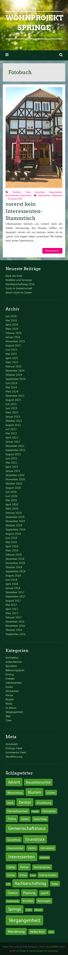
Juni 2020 (11, 496)
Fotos (28, 192)
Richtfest (28, 901)
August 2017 (13, 600)
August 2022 (13, 425)
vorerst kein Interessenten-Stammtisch (24, 211)
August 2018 (13, 575)
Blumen (34, 792)
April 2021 (12, 466)
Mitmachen (57, 195)
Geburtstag (40, 819)
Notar (55, 883)
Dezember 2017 (15, 592)
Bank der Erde (14, 275)
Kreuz (33, 875)
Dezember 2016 (15, 621)
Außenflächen (14, 661)
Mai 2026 (11, 320)
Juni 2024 (11, 383)
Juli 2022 (11, 429)
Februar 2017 (14, 617)
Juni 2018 (11, 579)
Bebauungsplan (15, 670)
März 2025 (12, 362)
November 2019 (15, 521)
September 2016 (15, 634)
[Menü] (7, 54)
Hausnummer (15, 848)
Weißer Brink (37, 931)
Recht (9, 703)
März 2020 (12, 508)
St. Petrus (11, 707)
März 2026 (12, 328)
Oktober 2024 (14, 374)
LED (8, 884)
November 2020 (15, 479)
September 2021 (15, 450)
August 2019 (13, 533)
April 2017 (12, 609)
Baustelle (11, 666)
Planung (29, 893)
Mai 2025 (11, 354)
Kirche (11, 875)
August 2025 (13, 345)
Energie (10, 678)
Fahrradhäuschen (17, 811)
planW (44, 893)
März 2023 (12, 412)
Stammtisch (26, 195)
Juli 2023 (11, 404)
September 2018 (15, 571)
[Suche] (61, 54)
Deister (25, 802)
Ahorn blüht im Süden (19, 292)
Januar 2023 (13, 416)
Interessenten (55, 192)
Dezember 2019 (15, 517)
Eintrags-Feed (14, 748)
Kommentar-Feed (16, 752)
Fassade (35, 811)
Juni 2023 (11, 408)
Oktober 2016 (14, 630)
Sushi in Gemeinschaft (19, 288)
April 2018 (12, 584)
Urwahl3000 (52, 946)
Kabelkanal (44, 857)
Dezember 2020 (15, 475)
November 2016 (15, 625)
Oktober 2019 (14, 525)
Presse (9, 695)
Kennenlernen (12, 195)
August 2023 (13, 400)
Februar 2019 (14, 554)
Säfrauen (38, 910)
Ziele (9, 720)
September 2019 (15, 529)
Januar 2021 (13, 471)
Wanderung (16, 931)
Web (8, 716)
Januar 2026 (13, 337)
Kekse (24, 867)
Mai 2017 (11, 604)
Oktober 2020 (14, 483)
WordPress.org (14, 756)
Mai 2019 (11, 542)
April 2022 (12, 437)
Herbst (32, 848)
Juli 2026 (11, 316)
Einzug (10, 674)
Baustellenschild (38, 782)
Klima (23, 875)
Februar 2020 (14, 512)
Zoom (51, 932)
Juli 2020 (11, 492)
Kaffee (11, 867)
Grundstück (35, 839)
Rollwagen (44, 901)
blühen (51, 792)
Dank (10, 802)
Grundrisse (40, 192)
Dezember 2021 (15, 446)
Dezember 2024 (15, 370)
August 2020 (13, 487)
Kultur (9, 687)
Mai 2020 (11, 500)
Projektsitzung (13, 901)
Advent (14, 782)
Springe (14, 909)
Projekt (10, 699)
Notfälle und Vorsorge (19, 280)
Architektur (12, 657)
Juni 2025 (11, 349)
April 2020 (12, 504)
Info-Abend (47, 848)
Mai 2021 (11, 462)
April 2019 (12, 546)
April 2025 (12, 358)
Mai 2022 (11, 433)
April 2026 (12, 324)
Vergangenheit (14, 712)
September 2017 (15, 596)
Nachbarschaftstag (30, 883)
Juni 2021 (11, 458)
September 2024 (15, 379)
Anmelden (12, 744)
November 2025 (15, 341)
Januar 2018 (13, 588)
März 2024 (12, 391)
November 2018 (15, 563)
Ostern (13, 893)
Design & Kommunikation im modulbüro (39, 950)
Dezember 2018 (15, 558)
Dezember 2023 (15, 395)
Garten (25, 819)
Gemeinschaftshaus (27, 828)
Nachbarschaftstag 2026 (20, 284)
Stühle (29, 910)
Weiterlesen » (52, 250)
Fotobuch (16, 192)
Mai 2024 (11, 387)
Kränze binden (47, 875)
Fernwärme (49, 811)
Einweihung (44, 802)
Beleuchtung (14, 792)
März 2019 (12, 550)
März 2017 (12, 613)
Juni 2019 (11, 538)
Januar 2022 (13, 441)
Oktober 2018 (14, 567)
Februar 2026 (14, 333)
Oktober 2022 (14, 420)
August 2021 (13, 454)
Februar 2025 (14, 366)
